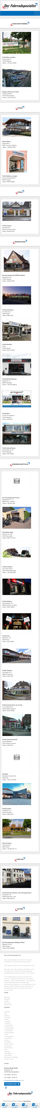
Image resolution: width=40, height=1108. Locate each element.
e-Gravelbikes (8, 1025)
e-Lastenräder (8, 1030)
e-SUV (6, 1034)
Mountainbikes (8, 1047)
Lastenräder (7, 1046)
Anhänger (7, 1012)
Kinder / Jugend (8, 1044)
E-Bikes (6, 1019)
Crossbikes (7, 1017)
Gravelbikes (7, 1042)
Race (5, 1049)
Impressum (7, 1003)
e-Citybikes (7, 1021)
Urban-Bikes (7, 1055)
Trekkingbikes (8, 1053)
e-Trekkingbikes (8, 1036)
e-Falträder (7, 1023)
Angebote (7, 999)
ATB (5, 1013)
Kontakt (6, 1001)
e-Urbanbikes (8, 1038)
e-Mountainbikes (9, 1032)
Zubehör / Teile (8, 1059)
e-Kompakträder (9, 1029)
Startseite (7, 997)
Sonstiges (7, 1051)
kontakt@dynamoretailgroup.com (14, 1080)
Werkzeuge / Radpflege (11, 1057)
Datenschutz (8, 1004)
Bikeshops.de (27, 1101)
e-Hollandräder (8, 1027)
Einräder (6, 1040)
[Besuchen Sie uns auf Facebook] (6, 1088)
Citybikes (6, 1015)
